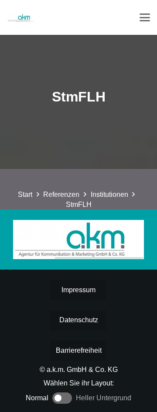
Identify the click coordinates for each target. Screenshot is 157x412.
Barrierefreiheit (79, 350)
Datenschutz (78, 320)
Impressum (78, 290)
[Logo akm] (20, 17)
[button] (145, 17)
